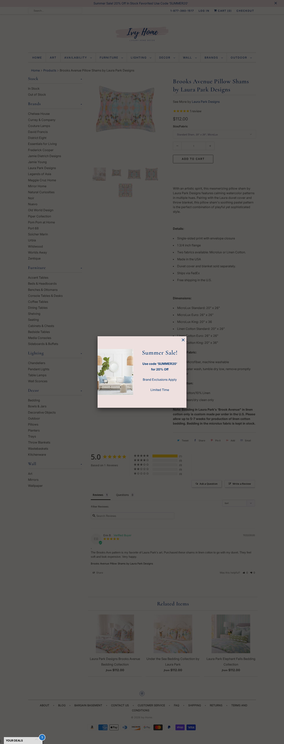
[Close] (183, 340)
